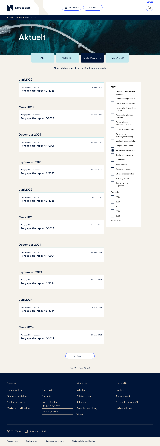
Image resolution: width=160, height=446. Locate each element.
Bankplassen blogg (86, 408)
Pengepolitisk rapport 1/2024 (37, 338)
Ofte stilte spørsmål (127, 402)
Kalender (117, 58)
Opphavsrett (32, 441)
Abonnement (123, 396)
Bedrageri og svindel (55, 441)
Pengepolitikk (14, 390)
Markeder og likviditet (19, 408)
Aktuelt (80, 383)
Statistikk (47, 390)
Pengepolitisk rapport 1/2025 (37, 228)
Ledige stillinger (124, 408)
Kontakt (120, 390)
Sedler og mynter (16, 402)
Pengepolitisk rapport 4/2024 (38, 256)
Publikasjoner (92, 58)
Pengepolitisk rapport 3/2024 (38, 283)
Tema (10, 383)
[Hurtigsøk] (149, 7)
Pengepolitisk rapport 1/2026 (37, 118)
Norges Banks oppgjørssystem (51, 403)
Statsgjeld (47, 396)
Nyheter (67, 58)
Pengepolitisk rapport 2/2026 (37, 91)
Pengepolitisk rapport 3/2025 (37, 173)
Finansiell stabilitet (17, 396)
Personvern (12, 441)
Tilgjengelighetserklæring (83, 441)
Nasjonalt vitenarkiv (95, 68)
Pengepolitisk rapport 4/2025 (38, 146)
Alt (43, 58)
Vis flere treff (80, 355)
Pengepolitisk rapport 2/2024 (37, 311)
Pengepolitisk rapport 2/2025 (37, 201)
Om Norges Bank (51, 411)
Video (79, 414)
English (150, 1)
